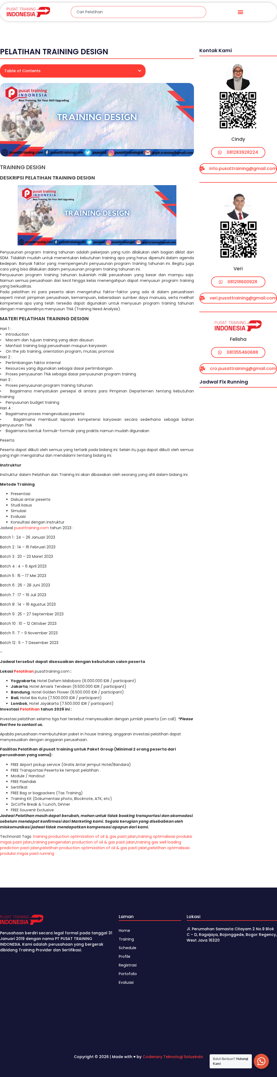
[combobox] (138, 12)
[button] (240, 12)
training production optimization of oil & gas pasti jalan (85, 836)
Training (126, 939)
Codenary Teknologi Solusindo (173, 1056)
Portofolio (128, 973)
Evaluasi (126, 982)
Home (124, 930)
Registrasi (128, 965)
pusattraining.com (31, 528)
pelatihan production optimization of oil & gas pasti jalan (93, 848)
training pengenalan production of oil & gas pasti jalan (84, 842)
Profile (124, 956)
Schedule (127, 948)
